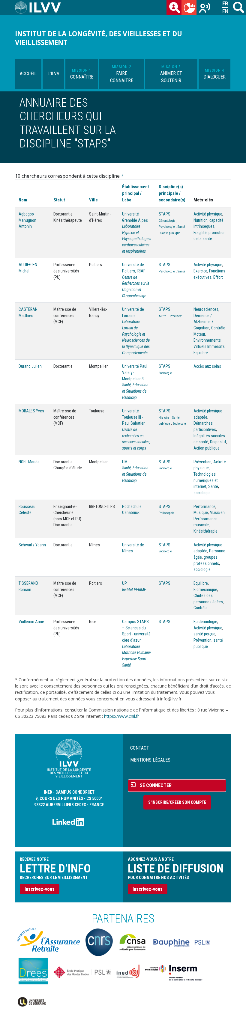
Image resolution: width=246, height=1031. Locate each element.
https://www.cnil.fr (121, 716)
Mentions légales (150, 760)
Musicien (217, 512)
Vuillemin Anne (31, 621)
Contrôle (201, 607)
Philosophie (167, 513)
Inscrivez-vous (40, 889)
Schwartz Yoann (32, 544)
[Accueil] (40, 7)
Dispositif (218, 441)
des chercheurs (174, 7)
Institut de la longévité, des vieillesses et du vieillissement (98, 38)
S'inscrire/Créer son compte (177, 802)
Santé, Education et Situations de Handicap (135, 391)
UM (125, 461)
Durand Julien (30, 366)
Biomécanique (205, 589)
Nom (23, 200)
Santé (181, 227)
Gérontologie (167, 221)
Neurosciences (206, 309)
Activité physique (208, 214)
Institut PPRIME (134, 589)
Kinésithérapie (206, 531)
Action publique (207, 448)
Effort (218, 277)
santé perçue (204, 633)
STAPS (164, 214)
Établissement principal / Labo (135, 193)
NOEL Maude (29, 461)
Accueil (28, 73)
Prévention (203, 461)
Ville (93, 200)
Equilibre (201, 352)
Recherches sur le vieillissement (204, 7)
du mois (189, 7)
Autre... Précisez (170, 316)
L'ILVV (53, 73)
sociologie (202, 492)
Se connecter (156, 785)
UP (124, 583)
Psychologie (167, 227)
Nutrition (201, 220)
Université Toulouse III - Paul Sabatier (133, 417)
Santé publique (170, 233)
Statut (59, 200)
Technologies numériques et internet (206, 480)
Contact (139, 748)
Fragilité (200, 232)
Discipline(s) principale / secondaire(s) (172, 193)
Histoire (164, 418)
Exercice (200, 271)
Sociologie (165, 373)
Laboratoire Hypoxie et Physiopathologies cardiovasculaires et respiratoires (136, 239)
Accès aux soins (207, 366)
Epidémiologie (205, 621)
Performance (204, 506)
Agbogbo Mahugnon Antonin (27, 220)
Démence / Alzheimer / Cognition (203, 321)
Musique (201, 512)
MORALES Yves (31, 411)
